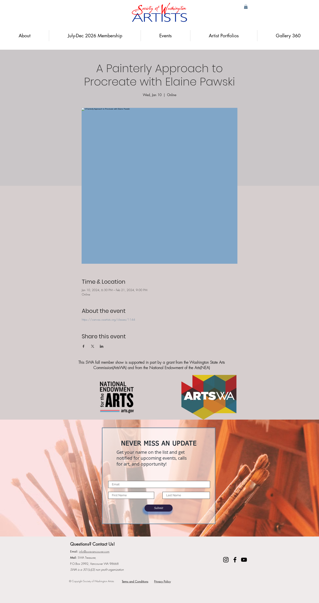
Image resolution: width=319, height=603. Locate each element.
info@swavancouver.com (94, 551)
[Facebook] (235, 559)
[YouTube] (244, 559)
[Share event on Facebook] (83, 346)
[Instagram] (225, 559)
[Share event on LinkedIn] (101, 346)
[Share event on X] (92, 346)
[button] (246, 6)
